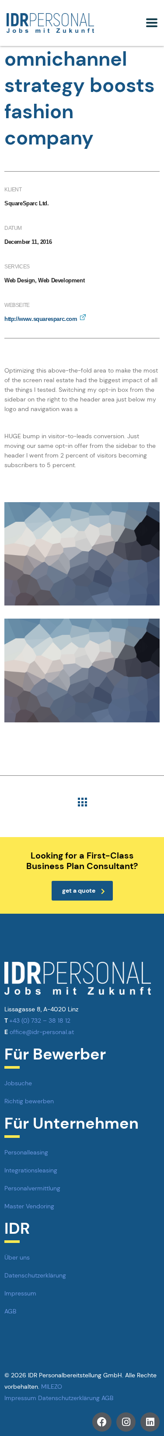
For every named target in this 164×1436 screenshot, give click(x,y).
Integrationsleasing (30, 1170)
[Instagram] (126, 1422)
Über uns (17, 1257)
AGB (10, 1311)
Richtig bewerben (29, 1101)
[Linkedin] (150, 1422)
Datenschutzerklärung (35, 1275)
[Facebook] (102, 1422)
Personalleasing (26, 1152)
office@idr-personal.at (42, 1032)
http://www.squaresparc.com (40, 319)
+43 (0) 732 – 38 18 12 (39, 1020)
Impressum (20, 1293)
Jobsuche (18, 1083)
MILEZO (51, 1386)
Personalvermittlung (32, 1188)
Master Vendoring (29, 1206)
